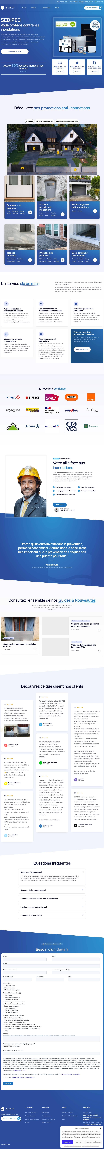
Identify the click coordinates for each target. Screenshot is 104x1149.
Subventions (46, 8)
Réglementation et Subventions (80, 621)
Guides (57, 8)
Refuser (79, 1142)
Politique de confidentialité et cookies (72, 1146)
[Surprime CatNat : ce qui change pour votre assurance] (55, 626)
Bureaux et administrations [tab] (67, 121)
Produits (33, 8)
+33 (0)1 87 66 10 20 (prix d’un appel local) (81, 1)
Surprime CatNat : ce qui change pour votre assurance (85, 625)
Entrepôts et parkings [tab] (44, 121)
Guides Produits (8, 638)
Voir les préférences (93, 1142)
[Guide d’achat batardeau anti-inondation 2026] (55, 647)
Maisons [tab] (29, 121)
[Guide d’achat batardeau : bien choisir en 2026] (20, 629)
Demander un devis (14, 51)
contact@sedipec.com (63, 1)
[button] (101, 1128)
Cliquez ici (60, 71)
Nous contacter (99, 1)
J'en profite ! (59, 504)
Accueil (24, 8)
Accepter (67, 1142)
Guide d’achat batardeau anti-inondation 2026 (84, 646)
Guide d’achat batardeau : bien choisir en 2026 (19, 645)
